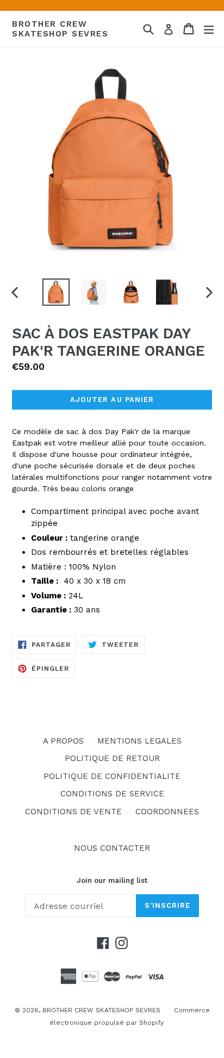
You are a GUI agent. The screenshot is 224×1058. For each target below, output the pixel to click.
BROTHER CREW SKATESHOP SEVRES (60, 29)
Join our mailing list (112, 880)
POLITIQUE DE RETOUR (112, 758)
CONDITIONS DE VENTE (73, 811)
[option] (55, 292)
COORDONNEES (167, 811)
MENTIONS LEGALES (139, 741)
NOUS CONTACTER (112, 848)
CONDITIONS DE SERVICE (112, 794)
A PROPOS (63, 741)
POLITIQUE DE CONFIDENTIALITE (112, 776)
